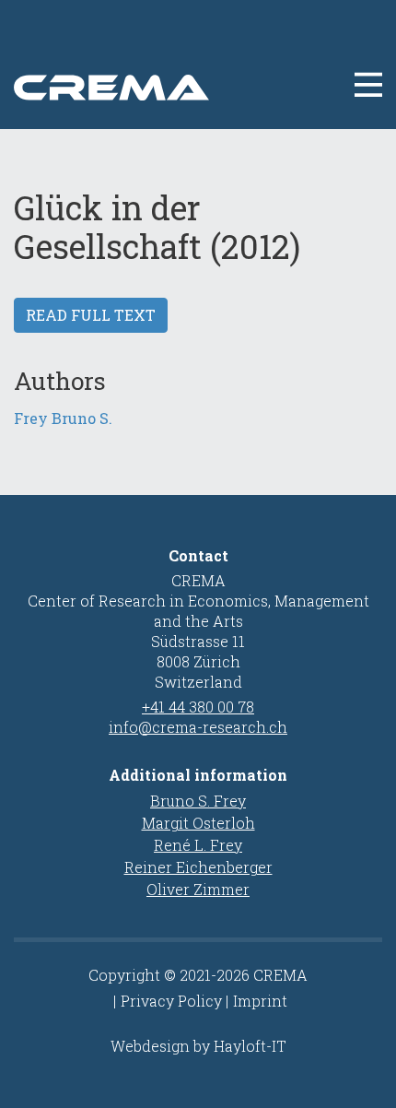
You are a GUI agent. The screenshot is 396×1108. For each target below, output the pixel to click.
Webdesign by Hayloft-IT (198, 1045)
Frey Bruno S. (63, 418)
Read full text (91, 314)
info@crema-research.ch (198, 727)
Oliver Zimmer (198, 889)
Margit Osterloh (198, 822)
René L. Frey (198, 845)
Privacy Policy (171, 1000)
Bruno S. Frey (198, 800)
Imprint (260, 1000)
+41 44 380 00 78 (198, 706)
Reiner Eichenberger (198, 867)
